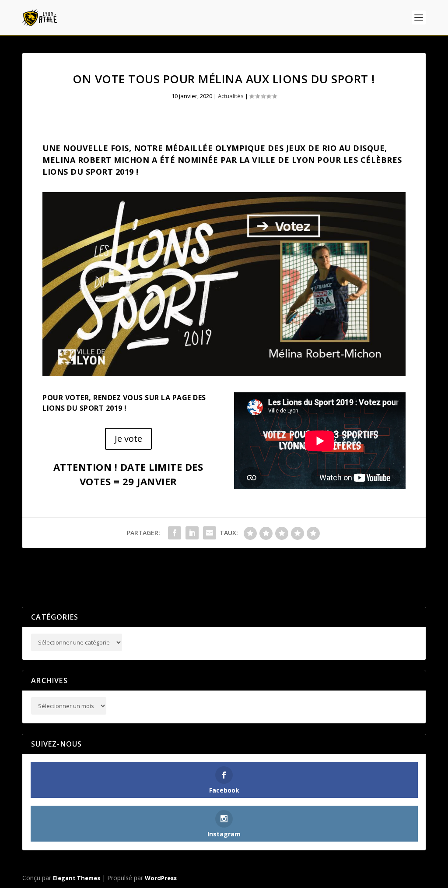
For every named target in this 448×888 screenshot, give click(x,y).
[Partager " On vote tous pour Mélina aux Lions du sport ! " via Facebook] (174, 533)
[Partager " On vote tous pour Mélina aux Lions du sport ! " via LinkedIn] (192, 533)
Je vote (128, 438)
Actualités (231, 96)
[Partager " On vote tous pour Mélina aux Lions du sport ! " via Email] (209, 533)
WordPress (161, 878)
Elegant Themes (76, 878)
